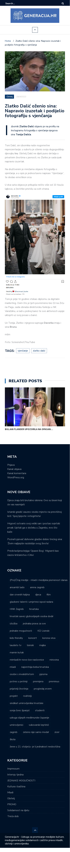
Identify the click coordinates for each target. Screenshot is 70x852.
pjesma (43, 674)
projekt (14, 696)
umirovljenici (16, 725)
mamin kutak (17, 652)
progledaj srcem (43, 688)
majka (42, 645)
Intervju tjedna (15, 774)
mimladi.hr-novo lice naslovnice (27, 659)
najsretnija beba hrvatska (35, 667)
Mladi (10, 792)
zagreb (13, 732)
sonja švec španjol (20, 710)
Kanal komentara (16, 473)
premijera (38, 681)
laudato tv (15, 645)
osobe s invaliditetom (22, 674)
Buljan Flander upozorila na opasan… (29, 429)
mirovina (54, 659)
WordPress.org (15, 477)
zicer (56, 732)
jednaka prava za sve (34, 623)
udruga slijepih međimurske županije (29, 717)
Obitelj (9, 96)
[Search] (62, 3)
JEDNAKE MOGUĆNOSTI (21, 780)
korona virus (49, 638)
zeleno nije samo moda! (36, 732)
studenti (40, 710)
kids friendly (16, 638)
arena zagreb (37, 587)
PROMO (11, 804)
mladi (13, 667)
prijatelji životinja (19, 688)
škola (12, 739)
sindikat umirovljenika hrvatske (26, 703)
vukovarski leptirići (39, 725)
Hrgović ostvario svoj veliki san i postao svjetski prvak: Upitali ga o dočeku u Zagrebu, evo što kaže (33, 527)
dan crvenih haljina (20, 594)
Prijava (11, 465)
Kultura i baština (16, 786)
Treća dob (13, 816)
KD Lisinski (43, 630)
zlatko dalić (39, 350)
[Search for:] (15, 3)
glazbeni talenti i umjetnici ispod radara (31, 601)
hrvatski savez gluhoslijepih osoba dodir (31, 616)
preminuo (54, 681)
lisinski (30, 645)
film (49, 594)
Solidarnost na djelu (18, 810)
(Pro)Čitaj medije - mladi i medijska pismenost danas (39, 580)
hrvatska (34, 609)
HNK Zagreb (17, 609)
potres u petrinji (18, 681)
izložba (13, 623)
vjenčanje (23, 350)
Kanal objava (14, 469)
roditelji (27, 696)
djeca (38, 594)
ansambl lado (17, 587)
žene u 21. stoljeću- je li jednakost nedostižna (35, 746)
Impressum (13, 768)
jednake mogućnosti (21, 630)
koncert (32, 638)
